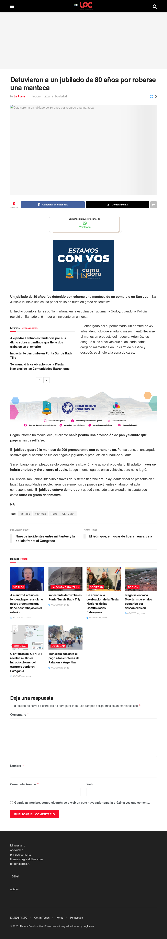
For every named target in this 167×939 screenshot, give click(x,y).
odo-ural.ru (17, 850)
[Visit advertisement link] (83, 224)
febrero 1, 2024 (41, 96)
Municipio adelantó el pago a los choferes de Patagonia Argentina (63, 657)
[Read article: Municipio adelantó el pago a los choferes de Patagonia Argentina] (65, 637)
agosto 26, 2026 (97, 617)
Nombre (17, 766)
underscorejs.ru (20, 864)
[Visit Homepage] (83, 6)
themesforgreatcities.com (26, 859)
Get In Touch (41, 917)
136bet (14, 876)
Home (59, 917)
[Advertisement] (83, 40)
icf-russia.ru (17, 845)
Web (90, 784)
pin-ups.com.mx (20, 854)
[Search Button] (155, 6)
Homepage (76, 917)
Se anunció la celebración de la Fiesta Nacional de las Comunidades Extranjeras (39, 366)
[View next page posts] (46, 380)
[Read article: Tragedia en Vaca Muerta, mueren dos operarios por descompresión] (142, 579)
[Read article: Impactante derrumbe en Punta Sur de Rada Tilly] (65, 579)
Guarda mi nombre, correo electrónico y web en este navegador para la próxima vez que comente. (82, 802)
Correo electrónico (24, 784)
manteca (40, 513)
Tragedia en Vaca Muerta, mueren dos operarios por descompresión (138, 601)
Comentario (19, 714)
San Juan (68, 513)
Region (133, 587)
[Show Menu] (12, 6)
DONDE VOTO (18, 917)
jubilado (25, 513)
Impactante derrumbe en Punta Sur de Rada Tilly (41, 355)
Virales (18, 587)
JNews (22, 926)
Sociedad (61, 96)
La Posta (19, 96)
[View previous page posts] (39, 380)
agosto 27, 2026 (21, 617)
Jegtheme (88, 926)
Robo (54, 513)
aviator (14, 889)
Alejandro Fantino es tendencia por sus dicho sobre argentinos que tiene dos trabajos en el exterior (38, 342)
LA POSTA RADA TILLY (65, 587)
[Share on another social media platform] (153, 204)
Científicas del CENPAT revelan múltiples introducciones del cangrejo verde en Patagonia (26, 662)
